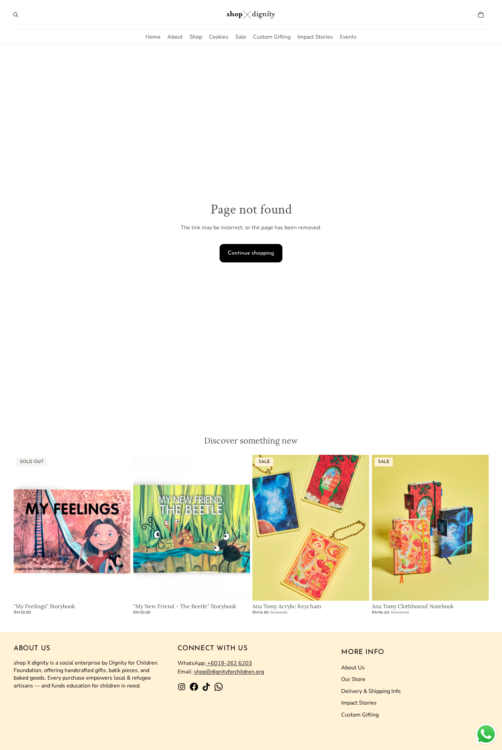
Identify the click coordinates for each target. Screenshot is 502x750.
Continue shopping (251, 253)
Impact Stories (359, 703)
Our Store (353, 679)
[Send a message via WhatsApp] (486, 734)
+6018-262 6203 (229, 663)
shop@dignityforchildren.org (229, 672)
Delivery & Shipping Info (371, 691)
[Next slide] (120, 527)
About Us (353, 667)
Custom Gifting (360, 715)
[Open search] (15, 14)
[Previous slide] (24, 527)
